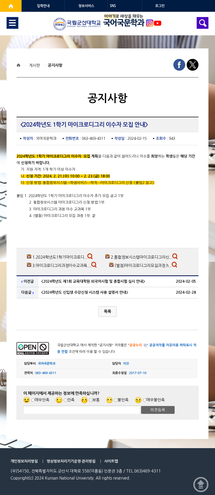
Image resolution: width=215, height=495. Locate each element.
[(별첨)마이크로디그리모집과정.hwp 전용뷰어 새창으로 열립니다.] (175, 266)
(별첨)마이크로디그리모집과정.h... (143, 266)
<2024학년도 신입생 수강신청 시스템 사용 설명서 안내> (84, 292)
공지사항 (55, 65)
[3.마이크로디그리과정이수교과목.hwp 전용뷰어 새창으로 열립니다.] (94, 266)
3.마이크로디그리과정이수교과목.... (61, 266)
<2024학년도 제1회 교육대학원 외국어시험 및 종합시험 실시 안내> (93, 281)
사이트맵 (111, 461)
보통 (96, 400)
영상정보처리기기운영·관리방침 (71, 461)
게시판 (34, 65)
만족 (70, 400)
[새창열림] (11, 6)
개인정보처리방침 (24, 461)
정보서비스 (86, 6)
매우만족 (42, 400)
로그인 (160, 6)
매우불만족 (155, 400)
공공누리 (135, 345)
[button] (107, 311)
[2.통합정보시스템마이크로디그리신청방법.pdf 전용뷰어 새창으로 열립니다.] (175, 257)
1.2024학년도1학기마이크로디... (59, 257)
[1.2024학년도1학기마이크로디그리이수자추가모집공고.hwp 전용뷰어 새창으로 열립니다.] (90, 257)
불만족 (122, 400)
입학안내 (43, 6)
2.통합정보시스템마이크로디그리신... (141, 257)
